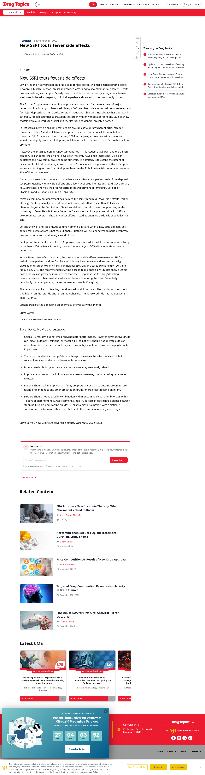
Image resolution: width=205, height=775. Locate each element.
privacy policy (76, 466)
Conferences (126, 4)
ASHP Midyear (43, 12)
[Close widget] (106, 711)
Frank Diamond (67, 621)
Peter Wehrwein (67, 564)
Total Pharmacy (70, 12)
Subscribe (117, 460)
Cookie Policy (92, 772)
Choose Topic (12, 12)
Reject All (158, 767)
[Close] (200, 767)
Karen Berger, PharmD (70, 515)
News (183, 751)
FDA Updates (56, 12)
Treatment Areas (28, 477)
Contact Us (195, 751)
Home (160, 751)
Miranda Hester (67, 541)
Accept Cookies (178, 767)
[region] (102, 767)
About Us (171, 751)
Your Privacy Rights (137, 767)
